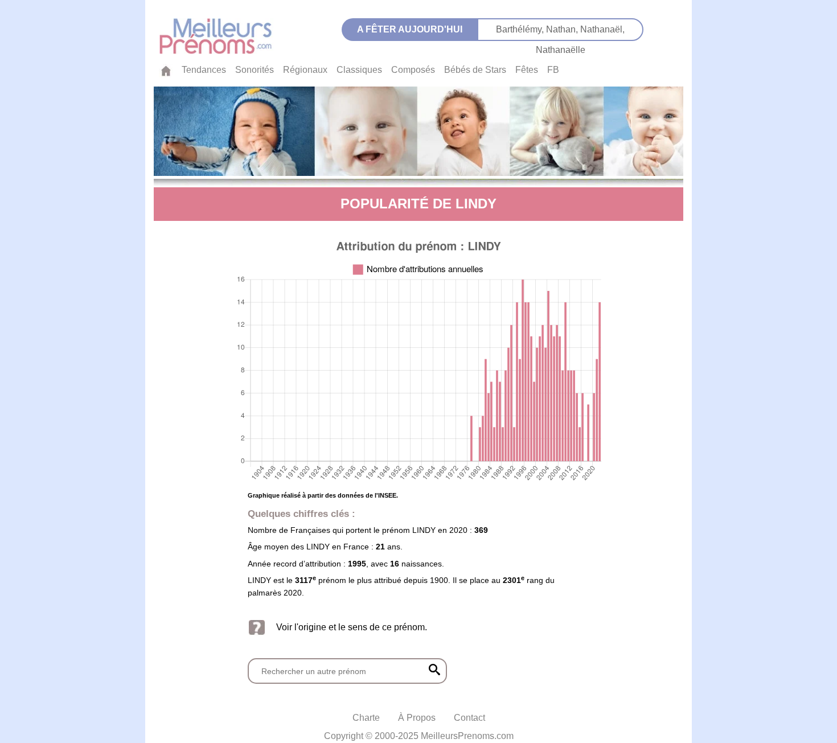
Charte (366, 718)
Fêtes (526, 70)
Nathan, (563, 29)
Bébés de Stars (475, 70)
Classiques (359, 70)
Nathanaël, (602, 29)
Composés (413, 70)
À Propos (417, 718)
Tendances (204, 70)
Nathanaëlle (560, 50)
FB (553, 70)
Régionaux (305, 70)
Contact (469, 718)
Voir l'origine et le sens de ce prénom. (351, 627)
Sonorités (254, 70)
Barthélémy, (521, 29)
